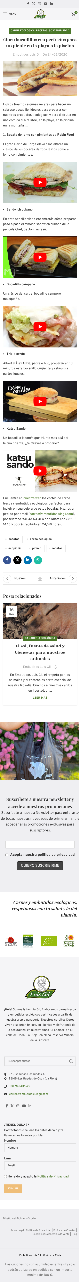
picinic (36, 548)
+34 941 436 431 (20, 1086)
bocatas (13, 539)
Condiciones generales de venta (51, 1234)
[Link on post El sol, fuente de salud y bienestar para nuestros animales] (40, 621)
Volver (40, 579)
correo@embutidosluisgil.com (51, 514)
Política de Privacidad (53, 1177)
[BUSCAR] (71, 1061)
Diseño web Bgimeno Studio (19, 1218)
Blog (74, 1234)
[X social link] (34, 4)
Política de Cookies (64, 1230)
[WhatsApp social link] (38, 560)
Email (8, 1159)
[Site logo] (40, 14)
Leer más (40, 698)
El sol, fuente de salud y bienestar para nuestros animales (40, 652)
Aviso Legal (17, 1230)
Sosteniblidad (59, 30)
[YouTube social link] (45, 4)
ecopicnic (15, 548)
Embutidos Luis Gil (26, 55)
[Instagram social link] (39, 4)
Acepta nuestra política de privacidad (42, 855)
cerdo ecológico (41, 539)
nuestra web (32, 498)
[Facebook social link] (28, 4)
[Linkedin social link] (51, 4)
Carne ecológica (23, 30)
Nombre (10, 1141)
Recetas (42, 30)
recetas (57, 548)
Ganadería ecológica (40, 638)
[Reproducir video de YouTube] (40, 182)
